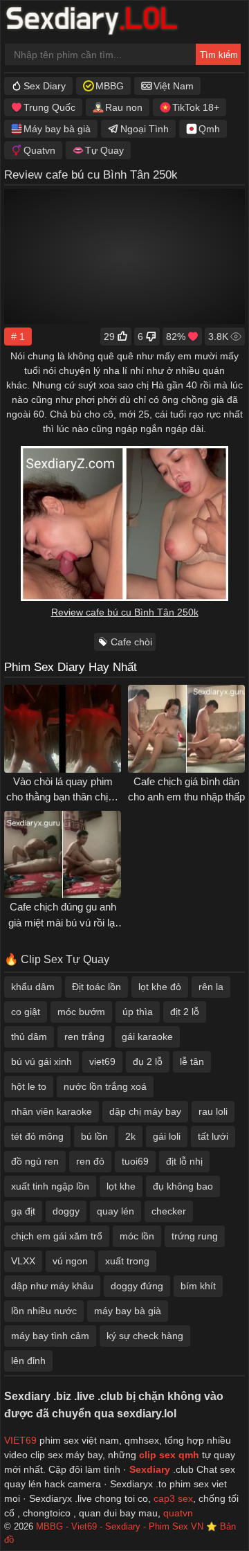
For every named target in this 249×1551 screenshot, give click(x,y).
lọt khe (121, 1186)
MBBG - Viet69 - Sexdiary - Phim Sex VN (119, 1527)
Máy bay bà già (57, 128)
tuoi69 (135, 1161)
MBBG (109, 85)
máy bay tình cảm (50, 1335)
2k (130, 1136)
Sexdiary (151, 1469)
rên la (211, 986)
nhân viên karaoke (51, 1111)
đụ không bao (183, 1186)
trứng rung (195, 1235)
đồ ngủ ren (35, 1161)
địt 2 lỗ (184, 1011)
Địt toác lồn (96, 986)
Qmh (209, 128)
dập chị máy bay (145, 1111)
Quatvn (39, 150)
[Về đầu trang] (208, 1513)
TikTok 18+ (195, 107)
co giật (25, 1011)
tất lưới (213, 1136)
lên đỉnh (28, 1360)
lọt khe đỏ (159, 986)
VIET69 (20, 1440)
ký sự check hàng (145, 1335)
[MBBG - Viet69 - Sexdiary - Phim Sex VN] (101, 22)
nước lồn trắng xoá (105, 1086)
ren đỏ (90, 1161)
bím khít (198, 1285)
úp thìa (137, 1011)
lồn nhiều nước (44, 1310)
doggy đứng (137, 1285)
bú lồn (94, 1136)
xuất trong (127, 1260)
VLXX (23, 1260)
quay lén (115, 1211)
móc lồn (137, 1235)
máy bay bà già (127, 1310)
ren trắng (84, 1036)
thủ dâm (29, 1036)
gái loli (167, 1136)
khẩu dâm (33, 986)
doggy (66, 1211)
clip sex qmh (169, 1454)
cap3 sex (173, 1498)
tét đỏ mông (37, 1136)
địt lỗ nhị (184, 1161)
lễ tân (192, 1061)
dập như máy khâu (52, 1285)
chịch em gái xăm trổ (56, 1235)
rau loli (213, 1111)
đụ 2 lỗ (148, 1061)
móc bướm (81, 1011)
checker (168, 1211)
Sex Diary (45, 85)
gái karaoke (147, 1036)
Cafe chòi (131, 641)
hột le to (28, 1086)
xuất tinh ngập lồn (50, 1186)
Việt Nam (174, 85)
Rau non (123, 107)
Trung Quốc (49, 107)
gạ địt (23, 1211)
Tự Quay (104, 150)
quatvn (178, 1512)
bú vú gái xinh (41, 1061)
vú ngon (70, 1260)
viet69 (102, 1061)
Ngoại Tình (144, 128)
